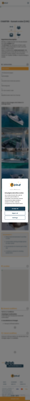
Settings (15, 218)
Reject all (15, 213)
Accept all (15, 208)
